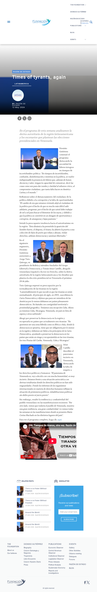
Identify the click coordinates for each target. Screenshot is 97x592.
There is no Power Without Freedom (35, 489)
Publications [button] (76, 25)
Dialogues (73, 556)
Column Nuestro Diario (32, 562)
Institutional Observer (56, 556)
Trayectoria (28, 556)
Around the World (32, 512)
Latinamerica (22, 84)
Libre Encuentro (30, 559)
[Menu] (10, 22)
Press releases (54, 562)
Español (85, 21)
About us (10, 550)
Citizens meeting (75, 553)
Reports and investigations (53, 571)
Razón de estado (77, 19)
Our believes (12, 553)
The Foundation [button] (77, 5)
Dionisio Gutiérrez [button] (78, 12)
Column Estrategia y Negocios (31, 551)
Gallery (71, 547)
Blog (72, 32)
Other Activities (74, 550)
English (85, 23)
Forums (72, 559)
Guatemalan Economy (56, 567)
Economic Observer (55, 547)
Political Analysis (54, 564)
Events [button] (73, 39)
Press (26, 564)
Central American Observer (55, 551)
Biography (27, 547)
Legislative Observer (56, 559)
